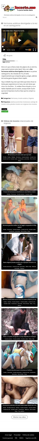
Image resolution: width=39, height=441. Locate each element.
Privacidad (17, 435)
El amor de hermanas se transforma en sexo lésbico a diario (20, 192)
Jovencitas (26, 158)
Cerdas (9, 157)
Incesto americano (7, 266)
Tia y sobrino (21, 411)
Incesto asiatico (23, 98)
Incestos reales (14, 158)
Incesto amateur (25, 157)
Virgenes (31, 98)
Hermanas (14, 98)
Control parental (8, 438)
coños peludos (10, 104)
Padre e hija (28, 266)
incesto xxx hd (6, 158)
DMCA (21, 438)
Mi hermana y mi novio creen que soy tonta (19, 155)
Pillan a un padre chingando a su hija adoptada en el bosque (19, 336)
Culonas (9, 301)
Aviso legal (8, 435)
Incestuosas (21, 158)
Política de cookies (28, 435)
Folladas (13, 157)
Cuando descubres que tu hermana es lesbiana (19, 370)
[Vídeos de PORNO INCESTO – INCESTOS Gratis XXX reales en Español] (19, 4)
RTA (16, 438)
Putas (19, 160)
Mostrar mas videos (19, 417)
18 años (5, 157)
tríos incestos (33, 104)
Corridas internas (11, 407)
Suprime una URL (31, 438)
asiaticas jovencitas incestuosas (20, 102)
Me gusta (9, 55)
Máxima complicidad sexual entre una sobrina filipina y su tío (19, 299)
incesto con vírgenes (22, 104)
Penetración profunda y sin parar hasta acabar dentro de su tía (19, 405)
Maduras (27, 409)
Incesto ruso (33, 157)
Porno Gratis (33, 158)
